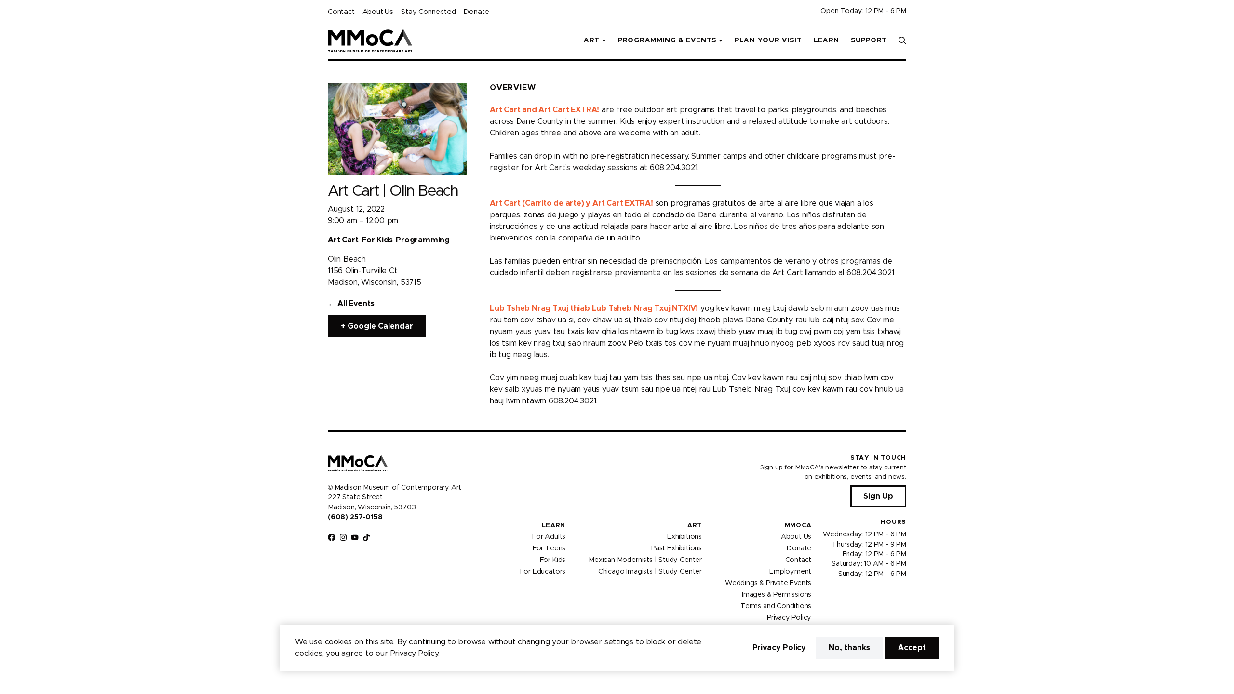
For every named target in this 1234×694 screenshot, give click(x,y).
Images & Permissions (776, 594)
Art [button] (592, 40)
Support (869, 40)
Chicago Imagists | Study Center (650, 571)
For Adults (548, 537)
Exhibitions (684, 537)
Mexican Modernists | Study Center (645, 560)
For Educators (543, 571)
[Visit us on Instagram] (343, 537)
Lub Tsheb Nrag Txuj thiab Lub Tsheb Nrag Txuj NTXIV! (594, 308)
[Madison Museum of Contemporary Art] (370, 40)
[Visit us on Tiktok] (366, 537)
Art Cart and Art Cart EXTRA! (544, 110)
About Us (377, 11)
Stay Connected (428, 11)
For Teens (549, 548)
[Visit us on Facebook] (331, 537)
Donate (476, 11)
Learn (827, 40)
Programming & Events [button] (667, 40)
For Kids (553, 560)
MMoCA (798, 525)
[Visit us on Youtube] (355, 537)
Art (694, 525)
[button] (902, 40)
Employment (790, 571)
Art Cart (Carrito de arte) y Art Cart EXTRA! (571, 203)
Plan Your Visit (768, 40)
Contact (341, 11)
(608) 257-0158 (355, 517)
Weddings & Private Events (768, 583)
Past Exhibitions (676, 548)
